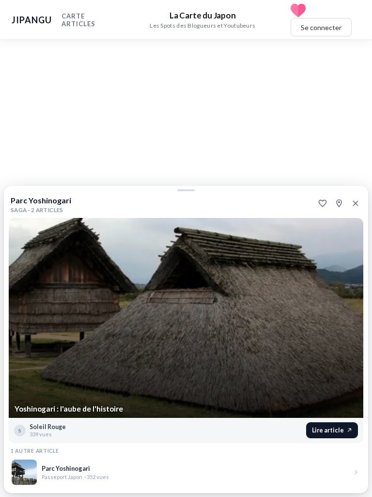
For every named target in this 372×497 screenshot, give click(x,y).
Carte (73, 16)
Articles (78, 24)
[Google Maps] (339, 203)
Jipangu (32, 20)
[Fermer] (355, 203)
